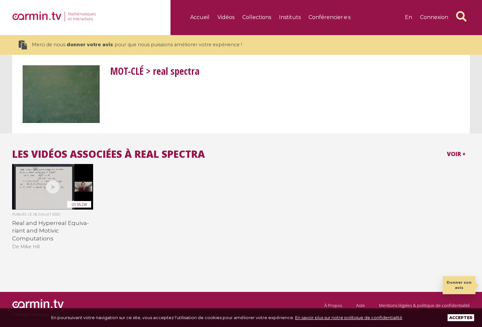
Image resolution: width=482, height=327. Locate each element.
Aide (360, 305)
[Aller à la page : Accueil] (36, 15)
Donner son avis (459, 285)
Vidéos (225, 17)
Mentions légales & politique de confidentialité (424, 305)
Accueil (200, 17)
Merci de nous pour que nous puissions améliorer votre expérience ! (137, 45)
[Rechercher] (461, 16)
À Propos (333, 305)
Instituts (290, 17)
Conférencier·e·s (330, 17)
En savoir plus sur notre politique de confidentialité (348, 317)
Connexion (434, 17)
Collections (256, 17)
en (408, 17)
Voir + (456, 154)
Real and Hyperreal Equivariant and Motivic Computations (50, 231)
